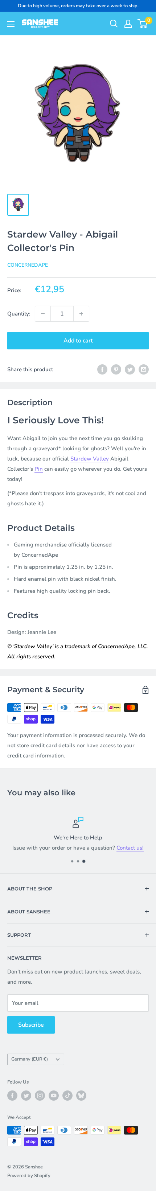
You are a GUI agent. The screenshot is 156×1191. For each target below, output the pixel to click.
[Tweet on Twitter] (130, 369)
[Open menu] (11, 24)
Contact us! (130, 847)
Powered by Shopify (28, 1175)
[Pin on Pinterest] (116, 369)
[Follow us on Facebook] (12, 1095)
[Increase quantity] (81, 313)
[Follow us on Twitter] (26, 1095)
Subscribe (31, 1025)
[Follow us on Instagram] (40, 1095)
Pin (38, 469)
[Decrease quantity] (42, 313)
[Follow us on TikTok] (67, 1095)
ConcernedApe (27, 265)
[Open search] (114, 24)
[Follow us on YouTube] (54, 1095)
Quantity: (18, 313)
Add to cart (78, 341)
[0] (142, 23)
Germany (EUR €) (29, 1059)
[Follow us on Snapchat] (81, 1095)
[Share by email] (144, 369)
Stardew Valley (89, 458)
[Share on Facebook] (102, 369)
